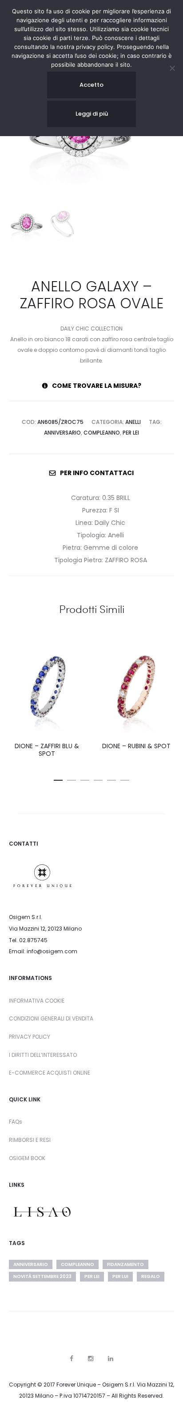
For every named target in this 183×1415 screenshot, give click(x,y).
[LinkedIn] (110, 1358)
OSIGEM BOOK (27, 1158)
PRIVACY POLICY (29, 1036)
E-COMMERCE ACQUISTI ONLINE (49, 1072)
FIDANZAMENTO (125, 1264)
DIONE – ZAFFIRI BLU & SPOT (47, 750)
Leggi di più (92, 113)
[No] (171, 68)
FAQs (15, 1121)
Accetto (91, 85)
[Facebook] (71, 1358)
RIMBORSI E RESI (30, 1140)
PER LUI (120, 1276)
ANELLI (133, 422)
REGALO (150, 1276)
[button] (58, 778)
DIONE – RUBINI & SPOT (136, 746)
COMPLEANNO (102, 432)
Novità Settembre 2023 (42, 1276)
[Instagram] (90, 1358)
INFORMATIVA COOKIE (36, 1000)
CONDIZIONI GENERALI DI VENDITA (51, 1018)
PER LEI (131, 432)
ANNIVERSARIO (62, 432)
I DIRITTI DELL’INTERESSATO (43, 1055)
